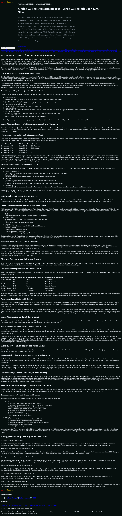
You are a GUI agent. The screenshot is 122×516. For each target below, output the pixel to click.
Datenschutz (4, 505)
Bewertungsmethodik (39, 505)
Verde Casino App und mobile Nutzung (17, 51)
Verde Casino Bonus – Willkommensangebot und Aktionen (53, 50)
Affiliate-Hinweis (27, 505)
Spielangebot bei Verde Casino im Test (84, 50)
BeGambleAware (23, 498)
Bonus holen (22, 46)
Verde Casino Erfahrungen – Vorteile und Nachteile (75, 51)
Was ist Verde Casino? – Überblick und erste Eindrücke (18, 50)
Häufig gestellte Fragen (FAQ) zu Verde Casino (106, 51)
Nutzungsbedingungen (15, 505)
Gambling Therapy (10, 498)
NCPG (33, 498)
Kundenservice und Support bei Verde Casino (44, 51)
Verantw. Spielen (52, 505)
